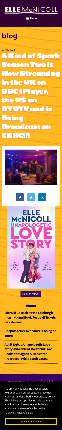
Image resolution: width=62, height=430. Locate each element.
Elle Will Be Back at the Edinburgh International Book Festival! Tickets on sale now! (30, 318)
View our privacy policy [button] (19, 413)
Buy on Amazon (32, 294)
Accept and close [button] (31, 421)
